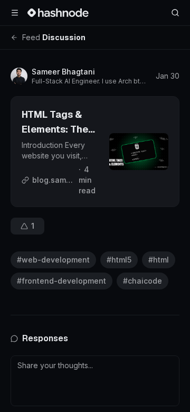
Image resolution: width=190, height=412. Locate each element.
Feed (31, 37)
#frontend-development (61, 280)
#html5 (119, 259)
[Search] (175, 12)
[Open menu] (14, 12)
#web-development (53, 259)
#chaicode (142, 280)
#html (158, 259)
